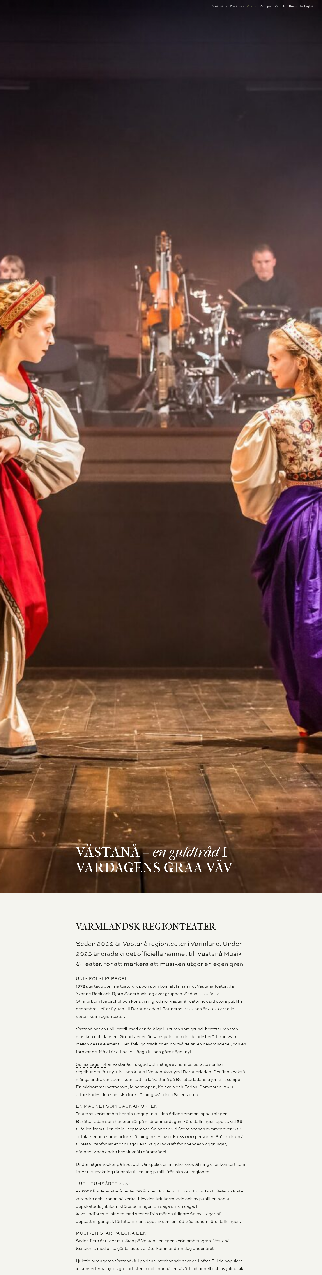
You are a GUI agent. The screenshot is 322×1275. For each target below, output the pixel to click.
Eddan (190, 1087)
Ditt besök (237, 6)
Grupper (266, 6)
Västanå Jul (127, 1261)
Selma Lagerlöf (91, 1064)
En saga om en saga (174, 1206)
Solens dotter (187, 1094)
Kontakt (280, 6)
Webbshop (219, 6)
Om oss (252, 6)
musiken (125, 1240)
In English (307, 6)
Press (293, 6)
